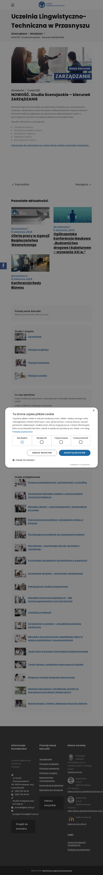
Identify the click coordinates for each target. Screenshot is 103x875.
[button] (23, 460)
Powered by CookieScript (80, 465)
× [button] (94, 411)
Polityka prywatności (22, 431)
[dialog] (51, 437)
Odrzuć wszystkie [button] (42, 452)
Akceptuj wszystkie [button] (74, 452)
